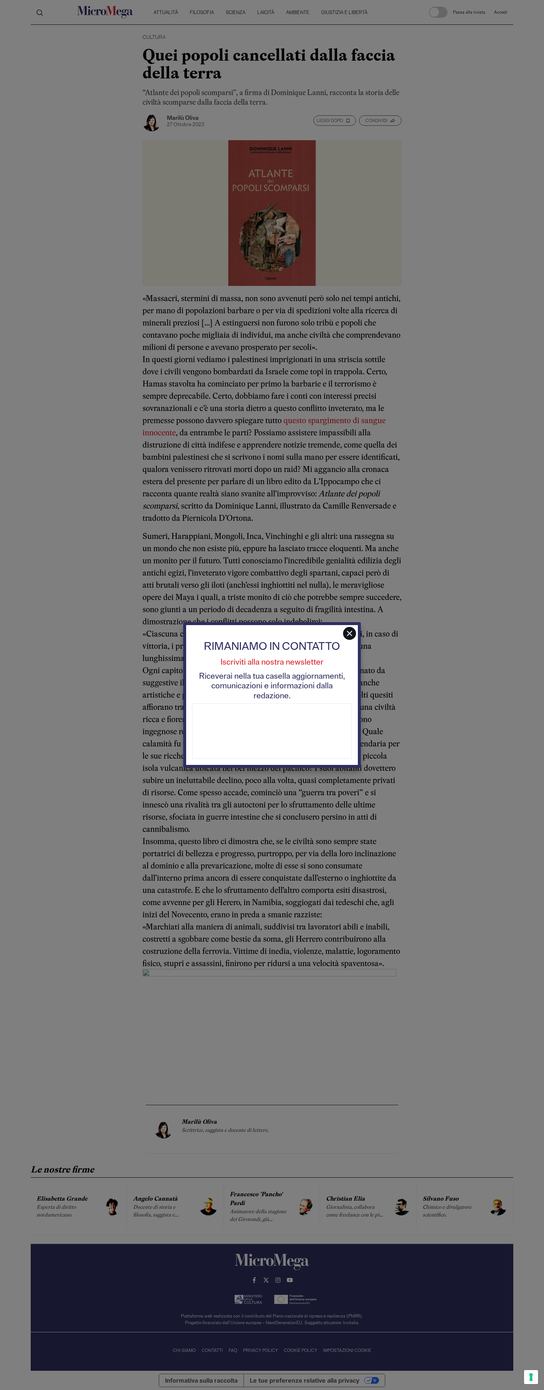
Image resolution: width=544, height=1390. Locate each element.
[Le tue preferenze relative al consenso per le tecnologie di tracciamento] (531, 1377)
